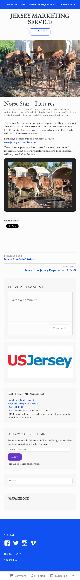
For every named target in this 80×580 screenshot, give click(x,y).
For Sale (30, 112)
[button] (31, 197)
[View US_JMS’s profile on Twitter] (16, 543)
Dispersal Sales (18, 112)
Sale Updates (63, 115)
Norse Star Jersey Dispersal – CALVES (50, 269)
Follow (14, 457)
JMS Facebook (18, 498)
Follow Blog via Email (26, 434)
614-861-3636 (16, 407)
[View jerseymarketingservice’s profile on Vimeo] (33, 543)
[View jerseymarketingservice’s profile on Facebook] (8, 543)
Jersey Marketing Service (40, 19)
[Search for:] (40, 480)
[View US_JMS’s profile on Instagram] (25, 543)
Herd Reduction (42, 112)
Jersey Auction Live (60, 112)
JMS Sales (27, 115)
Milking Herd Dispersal (45, 115)
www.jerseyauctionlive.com (20, 142)
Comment (59, 328)
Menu (42, 31)
